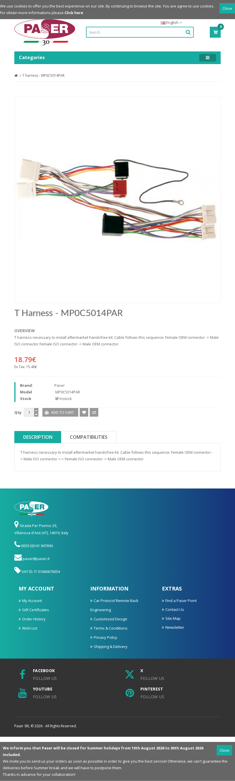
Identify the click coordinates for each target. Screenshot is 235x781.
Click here (73, 12)
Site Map (173, 618)
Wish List (29, 628)
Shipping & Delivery (111, 646)
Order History (34, 619)
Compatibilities (88, 437)
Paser (59, 385)
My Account (32, 600)
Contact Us (174, 609)
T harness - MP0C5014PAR (43, 75)
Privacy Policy (105, 637)
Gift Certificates (35, 609)
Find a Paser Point (181, 600)
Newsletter (174, 627)
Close (227, 8)
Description (37, 437)
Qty (17, 412)
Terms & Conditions (111, 628)
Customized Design (110, 619)
